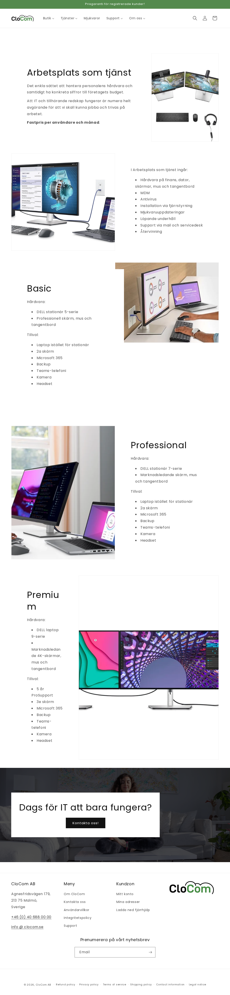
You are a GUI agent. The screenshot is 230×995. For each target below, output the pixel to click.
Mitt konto (125, 894)
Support (70, 925)
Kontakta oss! (86, 823)
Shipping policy (141, 984)
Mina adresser (128, 902)
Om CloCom (74, 894)
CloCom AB (43, 984)
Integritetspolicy (77, 918)
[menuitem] (49, 18)
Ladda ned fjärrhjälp (133, 910)
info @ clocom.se (27, 926)
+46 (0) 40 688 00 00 (31, 917)
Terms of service (114, 984)
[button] (195, 18)
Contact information (170, 984)
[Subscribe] (150, 952)
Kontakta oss (75, 902)
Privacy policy (89, 984)
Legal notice (197, 984)
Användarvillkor (76, 910)
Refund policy (65, 984)
